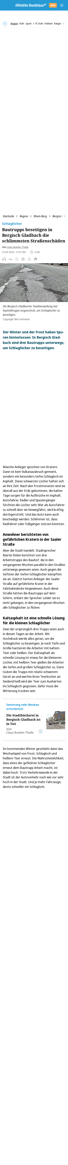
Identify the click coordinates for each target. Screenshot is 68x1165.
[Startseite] (30, 5)
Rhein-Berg (40, 216)
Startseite (8, 216)
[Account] (61, 5)
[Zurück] (5, 23)
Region (24, 216)
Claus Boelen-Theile (17, 247)
